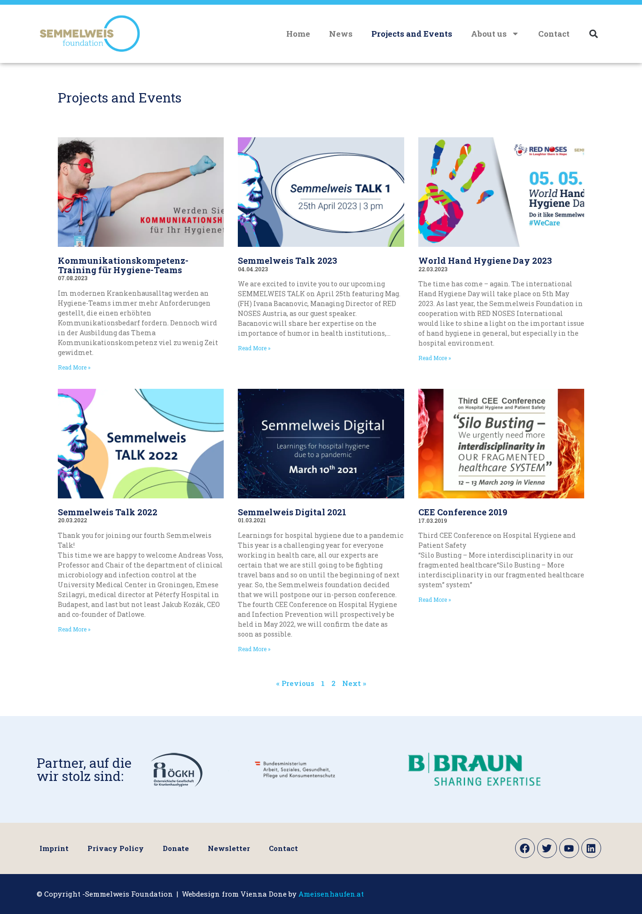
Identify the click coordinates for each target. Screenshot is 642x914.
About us (489, 33)
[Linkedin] (591, 848)
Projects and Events (411, 33)
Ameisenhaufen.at (331, 893)
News (340, 33)
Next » (354, 683)
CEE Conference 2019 (462, 512)
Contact (554, 33)
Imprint (54, 848)
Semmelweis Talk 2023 (287, 260)
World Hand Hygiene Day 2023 (485, 260)
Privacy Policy (115, 848)
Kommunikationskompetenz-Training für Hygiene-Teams (123, 265)
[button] (593, 33)
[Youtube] (569, 848)
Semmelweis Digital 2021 (292, 512)
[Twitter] (547, 848)
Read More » (74, 367)
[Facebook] (525, 848)
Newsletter (229, 848)
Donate (176, 848)
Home (298, 33)
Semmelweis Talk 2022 (107, 512)
